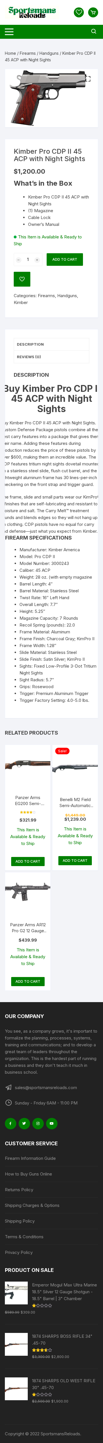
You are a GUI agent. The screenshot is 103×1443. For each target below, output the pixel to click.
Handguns (49, 53)
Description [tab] (30, 344)
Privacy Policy (19, 1252)
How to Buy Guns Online (28, 1174)
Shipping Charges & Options (32, 1205)
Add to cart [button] (27, 861)
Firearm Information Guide (30, 1158)
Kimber (21, 302)
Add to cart (64, 259)
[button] (88, 79)
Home (10, 53)
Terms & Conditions (24, 1236)
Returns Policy (19, 1189)
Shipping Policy (20, 1221)
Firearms (28, 53)
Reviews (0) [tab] (29, 356)
